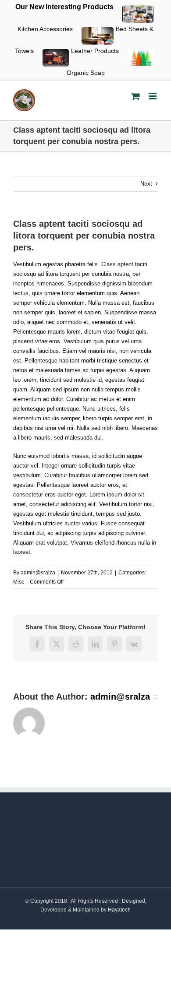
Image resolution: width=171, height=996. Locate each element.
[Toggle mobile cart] (135, 96)
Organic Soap (86, 72)
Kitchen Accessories (45, 28)
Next (146, 183)
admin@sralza (38, 573)
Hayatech (119, 910)
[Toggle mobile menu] (153, 96)
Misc (18, 582)
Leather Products (95, 50)
